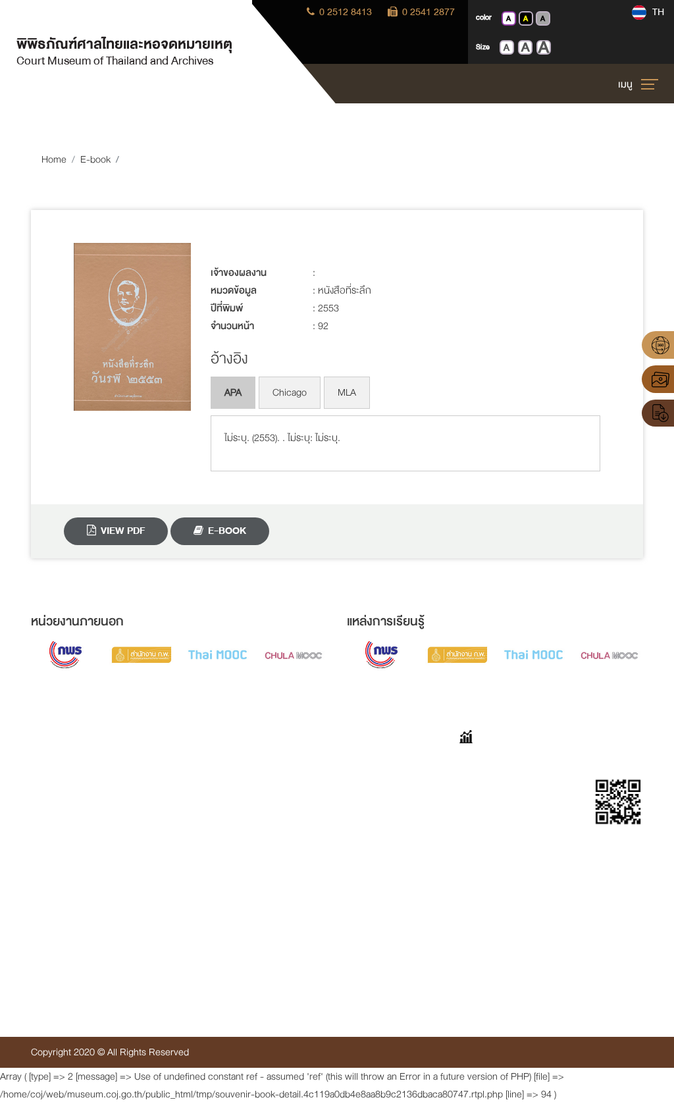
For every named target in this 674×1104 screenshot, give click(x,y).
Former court (261, 808)
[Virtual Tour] (658, 345)
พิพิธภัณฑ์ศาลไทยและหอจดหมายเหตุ (124, 50)
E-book (95, 159)
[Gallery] (658, 379)
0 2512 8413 (344, 12)
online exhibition (267, 785)
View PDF (121, 531)
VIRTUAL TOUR (266, 763)
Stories (361, 785)
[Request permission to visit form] (658, 413)
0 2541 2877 (427, 12)
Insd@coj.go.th (58, 963)
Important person (269, 876)
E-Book (225, 531)
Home (53, 159)
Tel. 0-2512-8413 (64, 918)
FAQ (356, 763)
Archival (250, 831)
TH (657, 12)
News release (262, 898)
